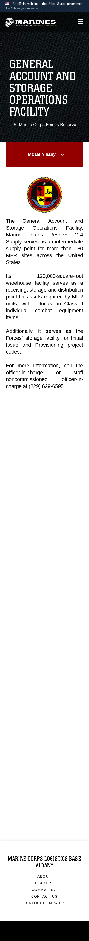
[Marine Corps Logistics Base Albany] (30, 22)
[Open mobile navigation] (80, 21)
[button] (22, 8)
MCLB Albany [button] (42, 154)
